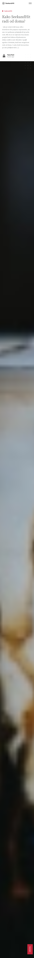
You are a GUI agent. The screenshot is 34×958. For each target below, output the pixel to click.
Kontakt (30, 949)
